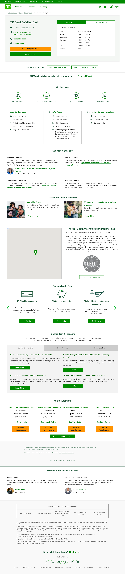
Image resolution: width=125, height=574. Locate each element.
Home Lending (99, 348)
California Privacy (28, 567)
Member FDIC (71, 460)
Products (18, 7)
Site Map (107, 567)
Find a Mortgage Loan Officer (85, 67)
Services (31, 7)
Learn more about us (92, 277)
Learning (43, 6)
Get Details (26, 321)
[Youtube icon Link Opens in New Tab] (59, 562)
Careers (99, 567)
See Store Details (21, 422)
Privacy (16, 567)
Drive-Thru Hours (100, 22)
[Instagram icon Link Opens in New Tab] (65, 562)
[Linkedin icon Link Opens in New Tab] (78, 562)
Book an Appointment (30, 49)
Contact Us (75, 552)
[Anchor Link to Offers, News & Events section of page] (46, 95)
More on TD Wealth (85, 76)
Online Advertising (44, 567)
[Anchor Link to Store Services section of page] (18, 95)
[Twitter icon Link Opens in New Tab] (53, 562)
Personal (8, 1)
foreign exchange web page (66, 452)
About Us (59, 1)
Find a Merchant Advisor (58, 67)
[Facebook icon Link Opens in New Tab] (47, 562)
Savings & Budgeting (25, 348)
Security (69, 567)
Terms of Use (58, 567)
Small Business (20, 1)
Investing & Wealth (47, 1)
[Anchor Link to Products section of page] (76, 95)
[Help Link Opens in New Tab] (105, 6)
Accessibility (88, 567)
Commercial (33, 1)
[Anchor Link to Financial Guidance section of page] (105, 95)
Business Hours (72, 22)
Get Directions (30, 54)
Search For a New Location (62, 436)
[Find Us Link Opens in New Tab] (100, 6)
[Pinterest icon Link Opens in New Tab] (72, 562)
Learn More (89, 216)
